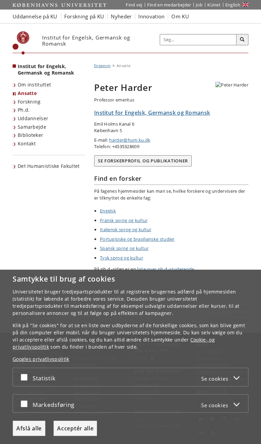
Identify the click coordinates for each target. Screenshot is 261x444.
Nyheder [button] (121, 16)
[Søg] (242, 40)
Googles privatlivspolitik (41, 359)
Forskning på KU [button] (84, 16)
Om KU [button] (180, 16)
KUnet (214, 5)
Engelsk (108, 211)
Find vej (134, 5)
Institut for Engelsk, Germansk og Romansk (46, 69)
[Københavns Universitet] (21, 42)
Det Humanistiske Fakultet (49, 166)
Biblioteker (30, 135)
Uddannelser (33, 118)
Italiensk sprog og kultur (126, 229)
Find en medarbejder (169, 5)
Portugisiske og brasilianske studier (137, 239)
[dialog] (130, 357)
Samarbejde (32, 127)
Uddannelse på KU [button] (35, 16)
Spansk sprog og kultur (124, 248)
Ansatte (27, 93)
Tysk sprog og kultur (121, 258)
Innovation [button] (151, 16)
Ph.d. (24, 110)
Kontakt (27, 143)
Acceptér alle (75, 428)
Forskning (29, 101)
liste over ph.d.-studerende (165, 269)
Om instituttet (34, 84)
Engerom (102, 65)
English (232, 5)
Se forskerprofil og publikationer (143, 161)
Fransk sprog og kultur (124, 220)
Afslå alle (29, 428)
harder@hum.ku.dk (129, 140)
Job (199, 5)
